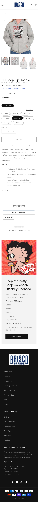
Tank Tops (9, 312)
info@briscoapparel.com (13, 474)
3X (7, 330)
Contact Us (8, 381)
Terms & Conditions (11, 390)
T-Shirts (7, 417)
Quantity (4, 127)
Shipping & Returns (11, 386)
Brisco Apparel (21, 498)
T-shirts (8, 305)
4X (10, 330)
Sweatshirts (10, 316)
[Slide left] (14, 73)
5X (13, 330)
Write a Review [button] (20, 212)
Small (6, 114)
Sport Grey (8, 106)
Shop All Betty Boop (17, 337)
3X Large (28, 118)
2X (31, 327)
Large (25, 114)
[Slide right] (23, 73)
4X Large (7, 123)
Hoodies (9, 308)
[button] (2, 4)
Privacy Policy (9, 395)
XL (28, 327)
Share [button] (6, 191)
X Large (6, 118)
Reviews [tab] (7, 217)
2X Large (17, 118)
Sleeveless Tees (9, 426)
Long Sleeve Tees (12, 320)
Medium (15, 114)
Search (6, 404)
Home (4, 13)
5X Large (18, 123)
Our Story (7, 377)
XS (6, 327)
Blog (5, 400)
